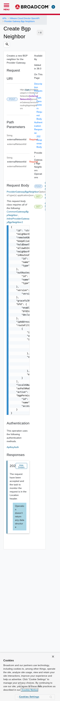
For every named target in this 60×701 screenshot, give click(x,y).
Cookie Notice (29, 689)
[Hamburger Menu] (6, 5)
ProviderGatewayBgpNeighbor (23, 191)
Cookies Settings (29, 696)
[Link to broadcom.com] (32, 6)
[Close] (53, 657)
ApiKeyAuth (13, 447)
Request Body (39, 115)
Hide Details (21, 466)
